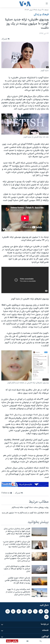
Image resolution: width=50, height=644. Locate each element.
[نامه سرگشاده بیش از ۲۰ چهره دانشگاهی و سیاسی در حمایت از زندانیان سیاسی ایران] (39, 592)
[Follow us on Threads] (19, 611)
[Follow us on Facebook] (46, 611)
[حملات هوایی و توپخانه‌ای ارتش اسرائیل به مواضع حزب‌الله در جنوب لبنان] (39, 569)
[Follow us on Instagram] (24, 611)
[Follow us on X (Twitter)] (35, 611)
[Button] (6, 38)
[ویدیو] (27, 641)
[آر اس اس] (13, 611)
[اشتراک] (46, 617)
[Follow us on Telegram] (41, 611)
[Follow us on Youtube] (30, 611)
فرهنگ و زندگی (41, 14)
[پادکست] (7, 611)
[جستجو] (40, 641)
